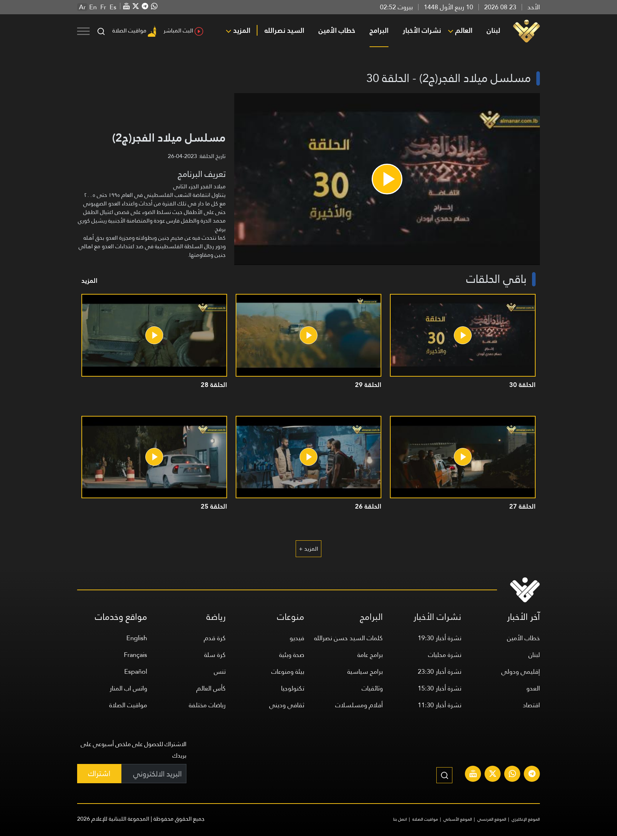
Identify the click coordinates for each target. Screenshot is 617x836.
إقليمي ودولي (520, 671)
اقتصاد (531, 705)
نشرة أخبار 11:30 (439, 705)
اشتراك (99, 773)
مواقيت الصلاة (129, 30)
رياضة (216, 616)
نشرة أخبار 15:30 (439, 688)
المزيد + (308, 549)
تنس (220, 671)
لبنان (493, 30)
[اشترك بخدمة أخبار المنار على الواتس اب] (512, 774)
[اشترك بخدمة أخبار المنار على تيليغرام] (532, 774)
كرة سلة (215, 655)
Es (113, 7)
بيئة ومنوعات (287, 671)
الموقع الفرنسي (491, 819)
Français (135, 655)
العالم (463, 30)
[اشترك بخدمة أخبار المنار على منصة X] (492, 774)
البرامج (379, 30)
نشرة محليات (444, 655)
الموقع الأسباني (457, 819)
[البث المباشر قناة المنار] (473, 774)
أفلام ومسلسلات (359, 705)
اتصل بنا (400, 819)
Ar (82, 7)
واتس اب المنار (128, 688)
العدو (533, 688)
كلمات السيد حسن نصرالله (348, 638)
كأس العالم (211, 688)
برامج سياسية (365, 671)
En (93, 7)
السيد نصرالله (284, 30)
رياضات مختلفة (207, 705)
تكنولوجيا (292, 688)
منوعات (290, 616)
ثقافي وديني (286, 705)
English (136, 638)
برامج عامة (370, 655)
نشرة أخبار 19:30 (439, 638)
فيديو (297, 638)
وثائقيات (372, 688)
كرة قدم (215, 638)
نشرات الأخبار (422, 30)
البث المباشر (178, 30)
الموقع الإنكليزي (526, 819)
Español (135, 671)
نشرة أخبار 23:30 (439, 671)
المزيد (241, 30)
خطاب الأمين (336, 30)
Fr (103, 7)
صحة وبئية (291, 655)
